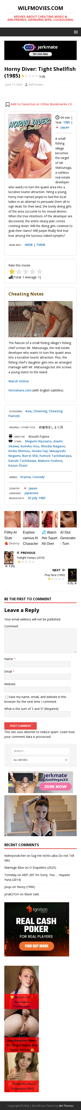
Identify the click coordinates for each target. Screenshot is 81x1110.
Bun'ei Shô (30, 456)
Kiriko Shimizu (19, 451)
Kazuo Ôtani (17, 465)
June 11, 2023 (13, 84)
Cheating (40, 411)
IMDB (29, 245)
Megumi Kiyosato (38, 441)
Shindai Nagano (53, 446)
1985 (66, 122)
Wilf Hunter (36, 84)
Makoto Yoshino (50, 461)
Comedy (38, 477)
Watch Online (18, 381)
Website (10, 684)
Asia (28, 411)
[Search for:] (40, 751)
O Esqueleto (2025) (42, 867)
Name (9, 659)
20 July (33, 498)
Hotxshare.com (20, 390)
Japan (64, 127)
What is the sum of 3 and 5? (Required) (31, 709)
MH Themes (66, 1106)
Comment (11, 626)
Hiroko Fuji (40, 451)
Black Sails (31, 894)
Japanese (31, 493)
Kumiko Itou (30, 446)
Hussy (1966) (26, 887)
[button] (75, 32)
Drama (25, 477)
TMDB (40, 245)
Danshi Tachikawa (22, 461)
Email (8, 671)
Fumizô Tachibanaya (55, 456)
